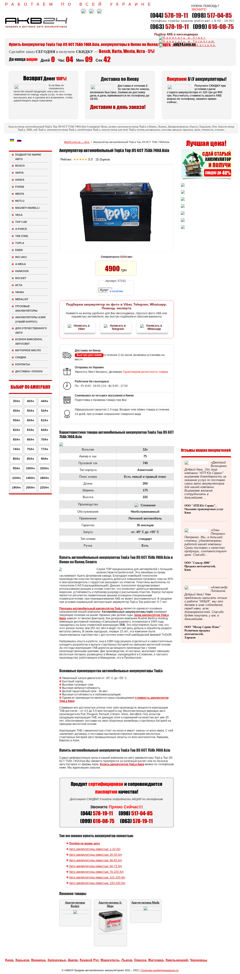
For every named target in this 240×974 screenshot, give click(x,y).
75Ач (30, 449)
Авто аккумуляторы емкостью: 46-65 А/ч (95, 860)
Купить (105, 290)
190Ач (16, 487)
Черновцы (198, 960)
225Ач (44, 487)
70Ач (44, 439)
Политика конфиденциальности (159, 970)
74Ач (16, 449)
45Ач (16, 410)
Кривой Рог (89, 960)
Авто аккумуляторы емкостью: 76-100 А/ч (96, 871)
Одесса (140, 960)
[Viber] (182, 37)
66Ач (30, 439)
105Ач (44, 468)
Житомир (156, 960)
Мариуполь (110, 960)
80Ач (16, 458)
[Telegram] (187, 41)
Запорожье (56, 960)
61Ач (44, 420)
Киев (9, 960)
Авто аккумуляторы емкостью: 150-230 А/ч (97, 883)
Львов (126, 960)
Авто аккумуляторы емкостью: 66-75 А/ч (95, 866)
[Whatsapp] (187, 45)
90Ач (44, 458)
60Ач (30, 420)
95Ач (16, 468)
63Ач (30, 430)
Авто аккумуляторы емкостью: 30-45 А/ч (95, 854)
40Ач (30, 401)
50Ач (30, 410)
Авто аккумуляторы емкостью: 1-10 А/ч (94, 849)
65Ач (16, 439)
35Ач (16, 401)
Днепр (73, 960)
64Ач (44, 430)
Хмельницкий (176, 960)
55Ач (16, 420)
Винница (38, 960)
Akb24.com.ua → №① (77, 142)
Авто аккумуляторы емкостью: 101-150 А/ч (97, 877)
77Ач (44, 449)
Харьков (22, 960)
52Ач (44, 410)
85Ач (30, 458)
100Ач (30, 468)
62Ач (16, 430)
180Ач (44, 478)
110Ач (16, 478)
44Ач (44, 401)
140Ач (30, 478)
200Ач (30, 487)
